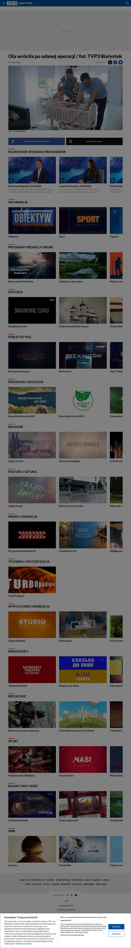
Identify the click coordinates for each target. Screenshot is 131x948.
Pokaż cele (116, 934)
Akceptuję (116, 927)
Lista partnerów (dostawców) (72, 935)
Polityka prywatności (23, 944)
